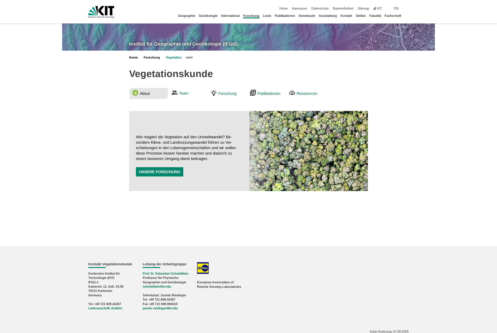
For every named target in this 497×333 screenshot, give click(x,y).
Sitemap (363, 8)
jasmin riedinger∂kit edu (160, 308)
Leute (267, 15)
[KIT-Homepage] (101, 12)
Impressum (299, 8)
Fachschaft (393, 15)
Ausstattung (328, 15)
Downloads (307, 15)
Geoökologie (208, 15)
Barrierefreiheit (343, 8)
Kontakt (346, 15)
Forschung (251, 15)
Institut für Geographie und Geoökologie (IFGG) (183, 44)
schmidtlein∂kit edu (157, 286)
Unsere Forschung (159, 172)
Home (283, 8)
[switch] (407, 8)
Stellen (361, 15)
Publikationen (285, 15)
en (396, 8)
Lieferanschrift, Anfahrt (105, 308)
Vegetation (174, 57)
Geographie (186, 15)
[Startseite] (407, 16)
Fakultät (375, 15)
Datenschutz (320, 8)
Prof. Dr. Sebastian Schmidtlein (165, 273)
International (230, 15)
